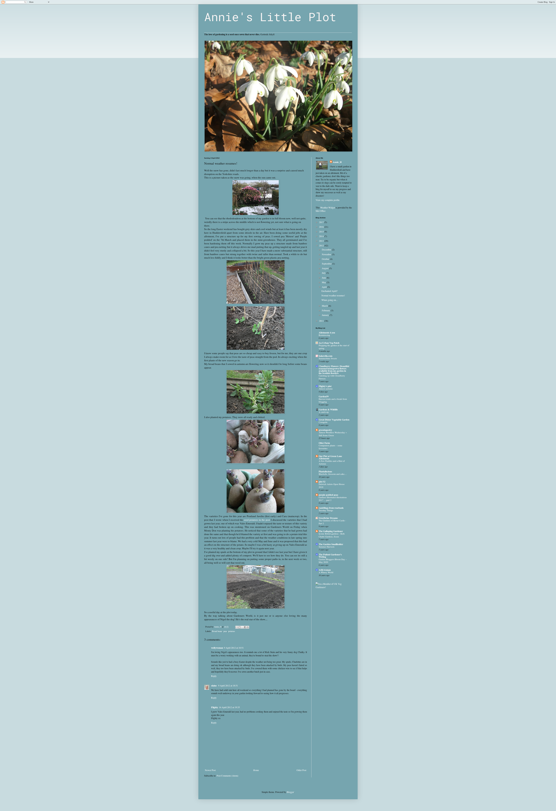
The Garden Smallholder (331, 544)
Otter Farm (324, 443)
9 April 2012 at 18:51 (228, 685)
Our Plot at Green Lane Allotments (330, 457)
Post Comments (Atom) (227, 775)
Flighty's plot (325, 386)
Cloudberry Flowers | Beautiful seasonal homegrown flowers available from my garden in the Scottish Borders (334, 369)
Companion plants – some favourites (330, 447)
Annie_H (337, 162)
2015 (321, 231)
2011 (321, 320)
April (324, 286)
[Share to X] (242, 627)
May (324, 282)
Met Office (320, 210)
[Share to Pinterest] (247, 627)
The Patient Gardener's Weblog (330, 555)
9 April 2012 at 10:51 (234, 647)
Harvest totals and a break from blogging (333, 400)
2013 (321, 240)
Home (256, 770)
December (327, 249)
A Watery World (326, 572)
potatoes (231, 631)
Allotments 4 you (327, 332)
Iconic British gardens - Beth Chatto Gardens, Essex (332, 535)
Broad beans (217, 631)
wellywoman (217, 647)
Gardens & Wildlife (328, 409)
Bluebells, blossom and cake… (333, 473)
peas (225, 631)
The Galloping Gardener (331, 531)
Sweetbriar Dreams (328, 518)
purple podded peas (328, 494)
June (324, 277)
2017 (321, 222)
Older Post (301, 770)
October (326, 258)
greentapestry (325, 430)
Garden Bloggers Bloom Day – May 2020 (333, 561)
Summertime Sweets (328, 358)
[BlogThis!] (239, 627)
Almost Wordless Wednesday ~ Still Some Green (333, 434)
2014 (321, 236)
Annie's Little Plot (270, 16)
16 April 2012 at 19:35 (229, 707)
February (326, 310)
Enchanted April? (329, 290)
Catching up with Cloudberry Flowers (332, 377)
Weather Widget (327, 207)
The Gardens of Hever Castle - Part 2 (332, 522)
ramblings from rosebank (331, 507)
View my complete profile (328, 199)
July (324, 272)
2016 (321, 226)
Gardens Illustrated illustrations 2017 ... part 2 (333, 499)
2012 (321, 245)
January (326, 314)
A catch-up (324, 411)
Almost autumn (326, 388)
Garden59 (324, 396)
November (327, 254)
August (325, 268)
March (325, 305)
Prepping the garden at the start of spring (334, 347)
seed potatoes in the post (257, 519)
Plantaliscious (325, 471)
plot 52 (322, 481)
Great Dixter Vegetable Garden (334, 419)
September (327, 263)
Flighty (214, 707)
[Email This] (236, 627)
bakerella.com (325, 355)
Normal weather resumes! (333, 295)
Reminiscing (324, 335)
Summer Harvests (326, 546)
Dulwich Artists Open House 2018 (332, 485)
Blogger (290, 791)
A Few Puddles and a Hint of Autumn (332, 462)
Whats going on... (329, 299)
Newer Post (210, 770)
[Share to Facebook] (245, 627)
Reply (214, 675)
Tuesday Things (326, 510)
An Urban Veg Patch (329, 342)
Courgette (323, 422)
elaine (214, 685)
